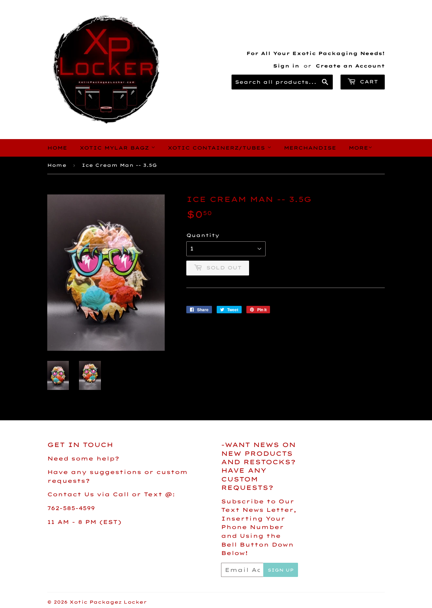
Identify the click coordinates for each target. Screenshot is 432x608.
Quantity (202, 235)
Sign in (286, 66)
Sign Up (281, 570)
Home (57, 148)
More (358, 148)
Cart (367, 82)
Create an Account (350, 66)
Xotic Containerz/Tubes (217, 148)
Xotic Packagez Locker (108, 602)
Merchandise (310, 148)
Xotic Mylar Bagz (115, 148)
